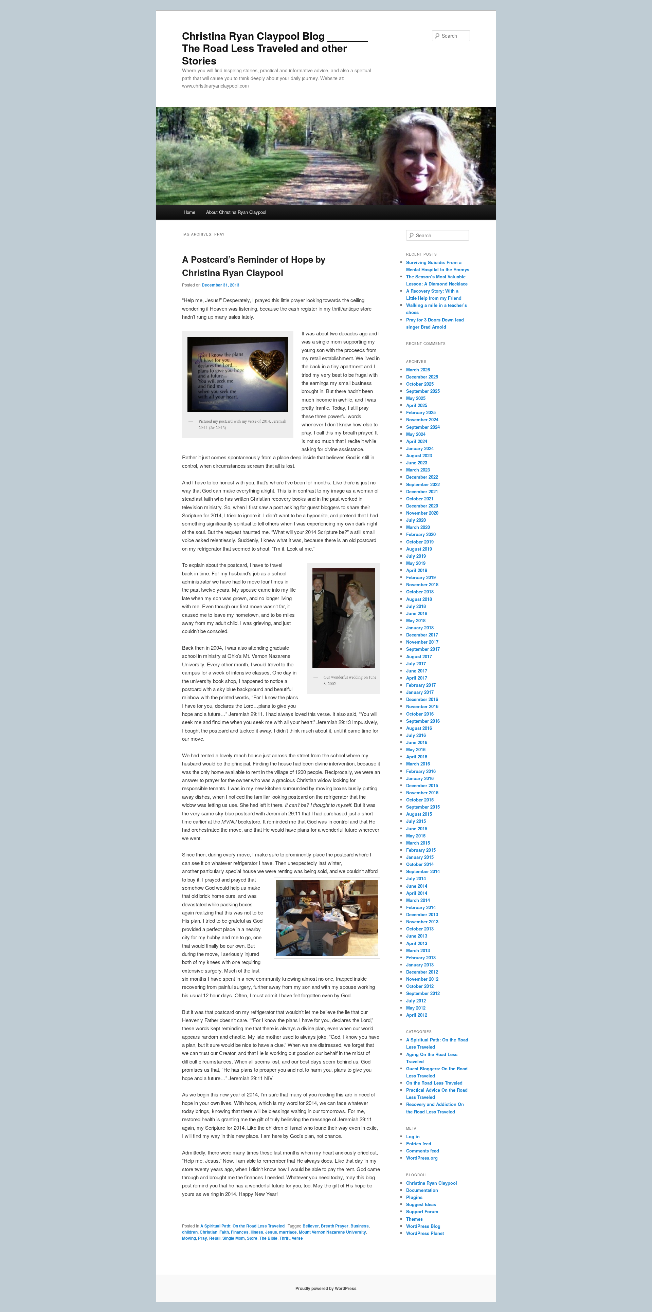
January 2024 (420, 448)
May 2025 (415, 398)
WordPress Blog (423, 1226)
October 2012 (420, 986)
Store (252, 1238)
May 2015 (415, 835)
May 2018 (415, 620)
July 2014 (416, 878)
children (190, 1232)
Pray (202, 1238)
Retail (214, 1238)
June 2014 (416, 886)
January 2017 (420, 692)
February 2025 (421, 412)
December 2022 (422, 477)
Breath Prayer (334, 1226)
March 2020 (418, 527)
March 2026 (418, 369)
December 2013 (422, 914)
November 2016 (422, 706)
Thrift (284, 1238)
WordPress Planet (425, 1233)
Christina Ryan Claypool (431, 1183)
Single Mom (233, 1238)
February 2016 (421, 771)
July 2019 (416, 556)
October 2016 (420, 713)
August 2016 (419, 728)
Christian (208, 1232)
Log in (413, 1136)
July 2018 (416, 606)
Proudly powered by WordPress (326, 1288)
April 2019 (416, 570)
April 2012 (416, 1015)
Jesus (271, 1232)
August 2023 (419, 455)
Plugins (414, 1197)
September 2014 (423, 871)
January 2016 (420, 778)
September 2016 (423, 721)
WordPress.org (422, 1157)
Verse (297, 1238)
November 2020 (422, 513)
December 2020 (422, 505)
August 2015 (419, 814)
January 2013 (420, 964)
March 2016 (418, 763)
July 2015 (416, 821)
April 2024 (416, 441)
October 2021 (420, 498)
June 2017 (416, 670)
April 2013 (416, 943)
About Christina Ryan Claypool (236, 212)
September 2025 (423, 391)
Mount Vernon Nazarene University (332, 1232)
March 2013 (418, 950)
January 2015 (420, 857)
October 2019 (420, 541)
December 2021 (422, 491)
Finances (240, 1232)
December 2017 (422, 634)
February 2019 (421, 577)
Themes (414, 1219)
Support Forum (422, 1211)
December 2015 (422, 785)
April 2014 (416, 893)
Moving (189, 1238)
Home (189, 212)
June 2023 (416, 462)
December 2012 (422, 971)
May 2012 (415, 1007)
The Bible (268, 1238)
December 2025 (422, 376)
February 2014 (421, 907)
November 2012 (422, 979)
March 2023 (418, 469)
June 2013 (416, 935)
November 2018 (422, 584)
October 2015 (420, 799)
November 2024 (422, 419)
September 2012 (423, 993)
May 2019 (415, 563)
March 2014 (418, 900)
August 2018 (419, 599)
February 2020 (421, 534)
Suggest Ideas (421, 1204)
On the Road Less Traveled (434, 1082)
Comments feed (422, 1150)
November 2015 (422, 792)
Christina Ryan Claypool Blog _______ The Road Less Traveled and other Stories (275, 48)
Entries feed (418, 1143)
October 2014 (420, 864)
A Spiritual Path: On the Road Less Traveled (242, 1226)
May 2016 (415, 749)
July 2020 (416, 520)
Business (359, 1226)
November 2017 (422, 642)
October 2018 (420, 591)
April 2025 (416, 405)
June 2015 (416, 828)
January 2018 (420, 627)
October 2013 (420, 928)
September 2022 (423, 484)
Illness (257, 1232)
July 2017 (416, 663)
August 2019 (419, 549)
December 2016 (422, 699)
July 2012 (416, 1000)
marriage (288, 1232)
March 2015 (418, 842)
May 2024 (415, 434)
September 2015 (423, 806)
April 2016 (416, 756)
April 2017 (416, 678)
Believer (311, 1226)
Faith (224, 1232)
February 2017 (421, 685)
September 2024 (423, 427)
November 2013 (422, 921)
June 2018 (416, 613)
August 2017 (419, 656)
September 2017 (423, 649)
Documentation (422, 1190)
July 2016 (416, 735)
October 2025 (420, 384)
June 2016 (416, 742)
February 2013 (421, 957)
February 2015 (421, 850)
